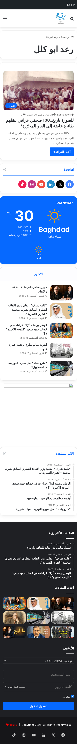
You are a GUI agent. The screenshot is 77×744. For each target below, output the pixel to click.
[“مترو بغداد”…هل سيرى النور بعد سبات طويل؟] (61, 368)
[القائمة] (5, 20)
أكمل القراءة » (62, 151)
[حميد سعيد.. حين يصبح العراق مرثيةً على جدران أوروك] (38, 632)
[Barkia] (60, 18)
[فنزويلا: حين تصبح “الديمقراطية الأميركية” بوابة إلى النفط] (62, 632)
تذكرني (66, 696)
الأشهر (38, 274)
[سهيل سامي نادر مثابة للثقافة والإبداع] (61, 292)
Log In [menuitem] (71, 4)
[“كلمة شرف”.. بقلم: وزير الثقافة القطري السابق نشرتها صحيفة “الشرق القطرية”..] (61, 311)
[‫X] (60, 184)
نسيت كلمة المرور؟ (15, 686)
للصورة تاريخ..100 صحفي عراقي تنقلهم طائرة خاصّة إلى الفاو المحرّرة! (40, 123)
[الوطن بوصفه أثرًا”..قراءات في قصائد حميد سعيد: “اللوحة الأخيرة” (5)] (61, 330)
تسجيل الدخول (38, 706)
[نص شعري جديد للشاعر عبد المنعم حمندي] (14, 617)
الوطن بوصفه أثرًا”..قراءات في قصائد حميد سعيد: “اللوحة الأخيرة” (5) (26, 329)
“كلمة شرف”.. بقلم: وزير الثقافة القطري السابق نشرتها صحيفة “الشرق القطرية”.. (27, 309)
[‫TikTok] (22, 184)
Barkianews (64, 114)
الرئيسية (66, 37)
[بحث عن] (72, 20)
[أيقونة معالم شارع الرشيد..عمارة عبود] (61, 350)
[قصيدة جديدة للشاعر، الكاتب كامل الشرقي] (14, 632)
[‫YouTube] (41, 184)
